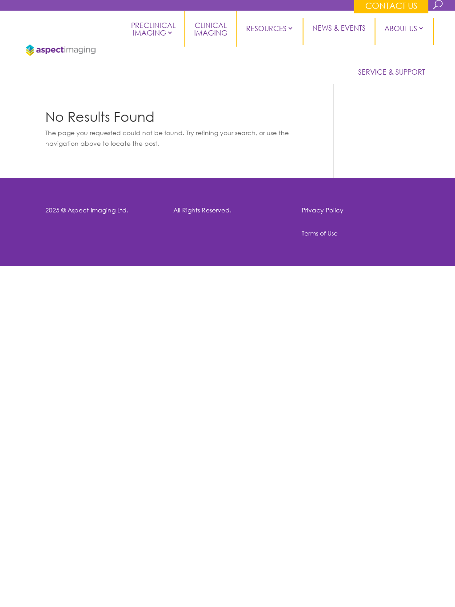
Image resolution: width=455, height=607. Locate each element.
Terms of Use (320, 233)
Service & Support (391, 71)
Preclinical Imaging (154, 28)
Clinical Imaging (211, 28)
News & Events (339, 28)
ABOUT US (400, 28)
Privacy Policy (322, 210)
